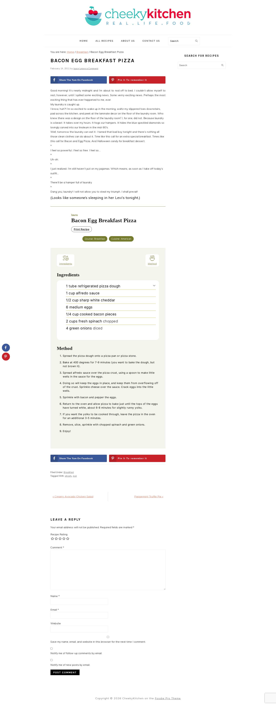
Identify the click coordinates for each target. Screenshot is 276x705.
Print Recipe (81, 229)
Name (55, 596)
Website (55, 623)
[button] (154, 285)
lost (75, 476)
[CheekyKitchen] (138, 32)
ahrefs (68, 476)
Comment (57, 547)
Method (152, 263)
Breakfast (69, 472)
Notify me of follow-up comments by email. (76, 653)
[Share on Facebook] (6, 348)
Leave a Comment (88, 68)
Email (54, 609)
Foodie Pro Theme (168, 698)
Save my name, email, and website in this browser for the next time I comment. (98, 641)
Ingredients (65, 263)
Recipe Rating (59, 534)
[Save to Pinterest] (6, 357)
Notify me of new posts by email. (70, 664)
